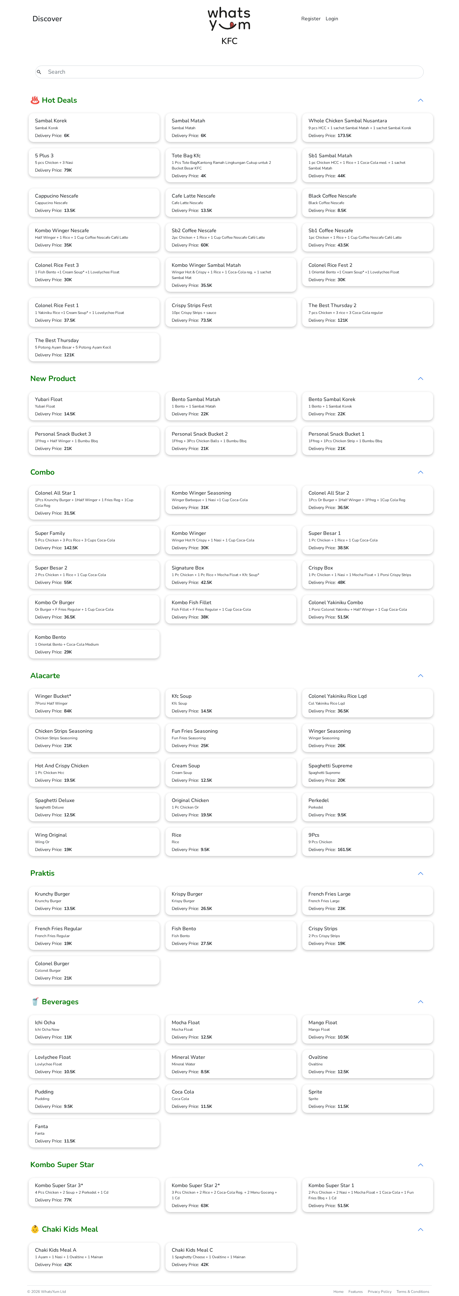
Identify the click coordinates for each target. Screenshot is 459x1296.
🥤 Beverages (54, 1002)
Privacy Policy (380, 1291)
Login (332, 18)
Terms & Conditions (413, 1291)
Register (311, 18)
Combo (42, 472)
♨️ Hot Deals (53, 100)
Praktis (42, 873)
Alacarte (45, 676)
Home (338, 1291)
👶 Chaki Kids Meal (64, 1229)
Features (355, 1291)
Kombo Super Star (62, 1165)
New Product (53, 379)
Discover (47, 19)
